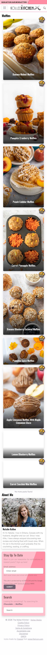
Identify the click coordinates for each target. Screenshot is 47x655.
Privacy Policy (9, 583)
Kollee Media (36, 620)
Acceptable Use (23, 631)
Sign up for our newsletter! (14, 2)
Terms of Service (23, 583)
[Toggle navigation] (4, 7)
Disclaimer (23, 633)
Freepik (20, 639)
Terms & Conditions (23, 628)
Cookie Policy (23, 622)
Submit (10, 587)
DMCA (23, 636)
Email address (10, 566)
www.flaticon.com (35, 639)
